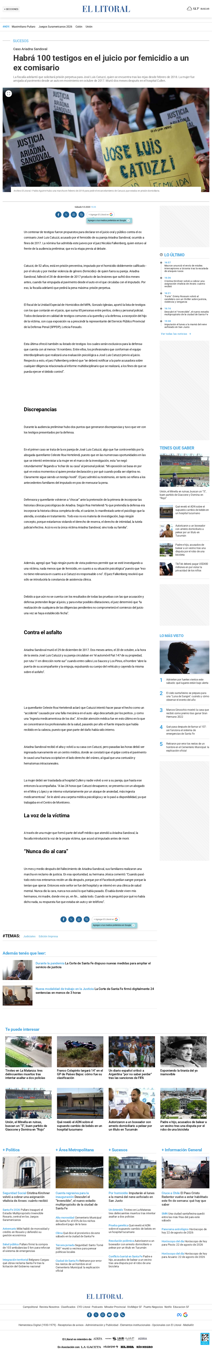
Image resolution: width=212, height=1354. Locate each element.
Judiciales (29, 936)
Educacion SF (181, 1307)
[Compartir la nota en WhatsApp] (74, 215)
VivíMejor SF (134, 1307)
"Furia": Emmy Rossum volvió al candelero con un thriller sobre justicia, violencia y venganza (185, 297)
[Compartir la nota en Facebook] (58, 215)
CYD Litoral (83, 1307)
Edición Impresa (48, 936)
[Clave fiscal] (205, 1344)
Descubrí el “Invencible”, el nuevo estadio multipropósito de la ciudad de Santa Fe (186, 311)
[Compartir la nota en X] (66, 215)
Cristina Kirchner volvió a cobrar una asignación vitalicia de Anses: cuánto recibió (184, 282)
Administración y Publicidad (101, 1325)
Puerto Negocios (153, 1307)
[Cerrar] (128, 220)
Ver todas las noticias (174, 333)
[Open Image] (8, 93)
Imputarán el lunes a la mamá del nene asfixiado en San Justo (185, 324)
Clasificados (68, 1307)
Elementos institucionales (135, 1325)
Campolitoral (30, 1307)
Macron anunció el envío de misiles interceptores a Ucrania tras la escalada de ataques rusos (186, 266)
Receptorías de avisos (70, 1325)
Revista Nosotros (49, 1307)
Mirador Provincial (115, 1307)
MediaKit (188, 1325)
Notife (168, 1307)
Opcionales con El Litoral (166, 1325)
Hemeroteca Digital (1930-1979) (37, 1325)
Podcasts (97, 1307)
